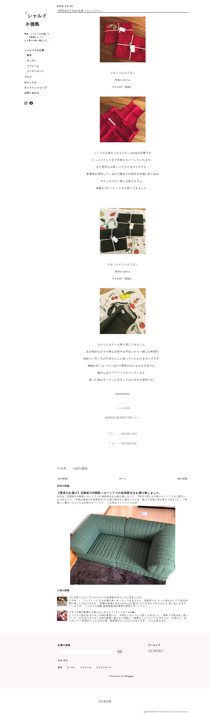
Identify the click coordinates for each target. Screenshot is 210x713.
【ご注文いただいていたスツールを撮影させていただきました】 (105, 597)
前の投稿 (183, 478)
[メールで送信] (74, 468)
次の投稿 (63, 478)
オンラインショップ (35, 87)
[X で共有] (80, 468)
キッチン (32, 60)
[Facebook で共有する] (83, 468)
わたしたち (30, 82)
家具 (29, 55)
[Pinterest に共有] (86, 468)
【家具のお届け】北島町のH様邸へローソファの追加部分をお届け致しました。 (109, 493)
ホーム (123, 478)
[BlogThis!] (77, 468)
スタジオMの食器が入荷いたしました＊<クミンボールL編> (102, 612)
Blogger (129, 676)
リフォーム (33, 65)
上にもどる (105, 701)
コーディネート (35, 71)
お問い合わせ (31, 92)
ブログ (28, 76)
